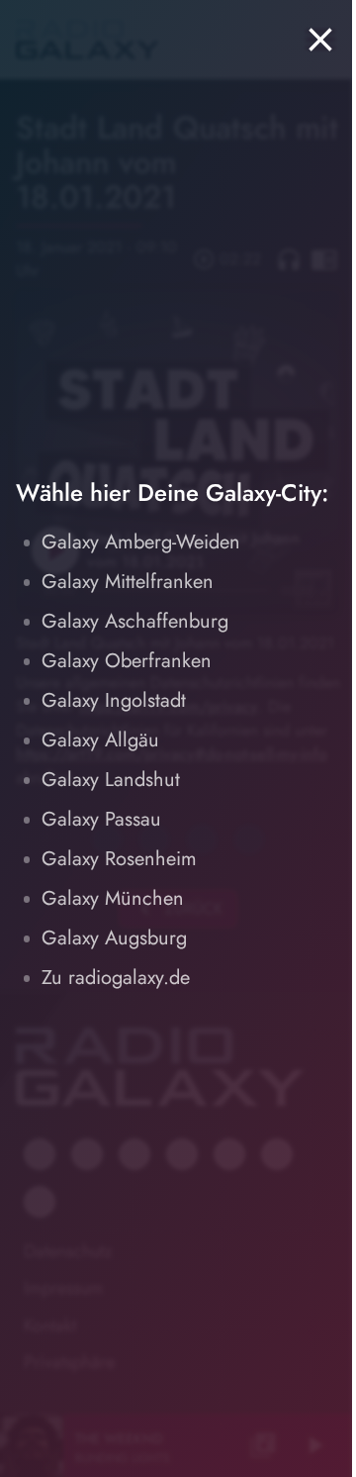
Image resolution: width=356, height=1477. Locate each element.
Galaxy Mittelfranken (128, 581)
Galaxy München (113, 898)
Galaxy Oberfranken (127, 660)
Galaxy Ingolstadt (114, 700)
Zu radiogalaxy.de (116, 977)
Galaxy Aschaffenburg (135, 621)
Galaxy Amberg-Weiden (141, 542)
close (320, 39)
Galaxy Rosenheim (119, 858)
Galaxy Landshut (111, 779)
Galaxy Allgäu (100, 740)
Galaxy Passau (101, 819)
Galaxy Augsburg (114, 938)
